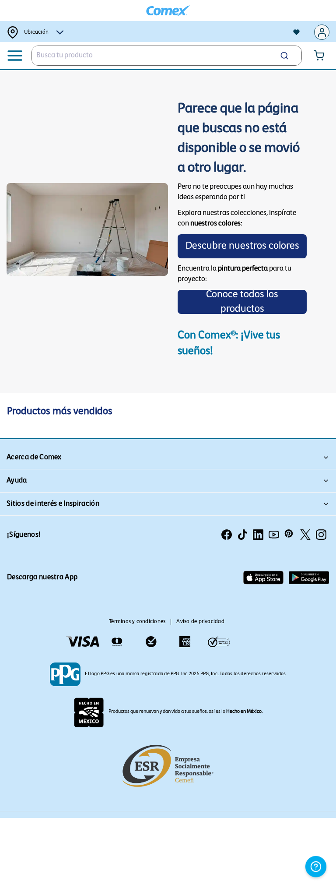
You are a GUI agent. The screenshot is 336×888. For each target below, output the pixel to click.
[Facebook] (226, 535)
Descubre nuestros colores (242, 246)
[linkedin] (258, 535)
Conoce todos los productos (242, 302)
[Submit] (287, 55)
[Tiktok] (242, 535)
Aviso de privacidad (200, 621)
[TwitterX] (305, 535)
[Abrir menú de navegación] (15, 55)
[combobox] (166, 55)
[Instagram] (321, 535)
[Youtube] (274, 535)
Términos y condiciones (137, 621)
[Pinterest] (290, 535)
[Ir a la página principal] (168, 10)
